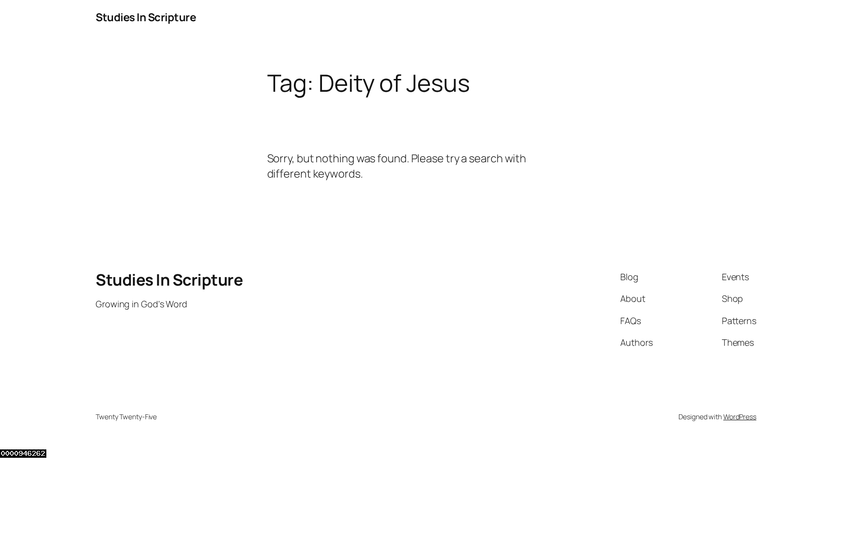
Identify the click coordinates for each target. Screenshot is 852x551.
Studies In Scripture (146, 17)
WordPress (739, 416)
